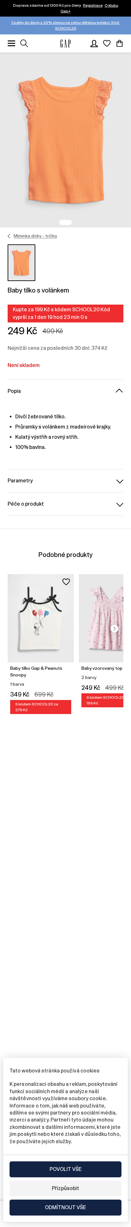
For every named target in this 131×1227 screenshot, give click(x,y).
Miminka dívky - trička (35, 235)
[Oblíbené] (107, 43)
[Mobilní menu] (11, 43)
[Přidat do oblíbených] (66, 582)
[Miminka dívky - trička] (9, 236)
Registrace (93, 5)
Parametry (20, 481)
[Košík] (119, 43)
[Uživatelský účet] (94, 43)
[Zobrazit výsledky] (24, 43)
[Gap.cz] (65, 43)
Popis (14, 391)
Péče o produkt (26, 504)
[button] (114, 628)
